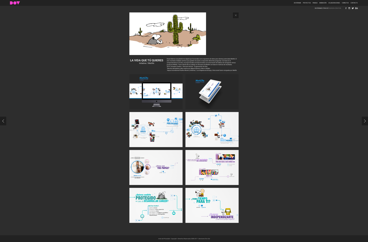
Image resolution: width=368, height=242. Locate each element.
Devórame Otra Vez (15, 3)
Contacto (354, 3)
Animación (323, 3)
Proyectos (307, 3)
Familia (315, 3)
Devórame (297, 3)
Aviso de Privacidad (164, 238)
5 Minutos (345, 3)
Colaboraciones (334, 3)
